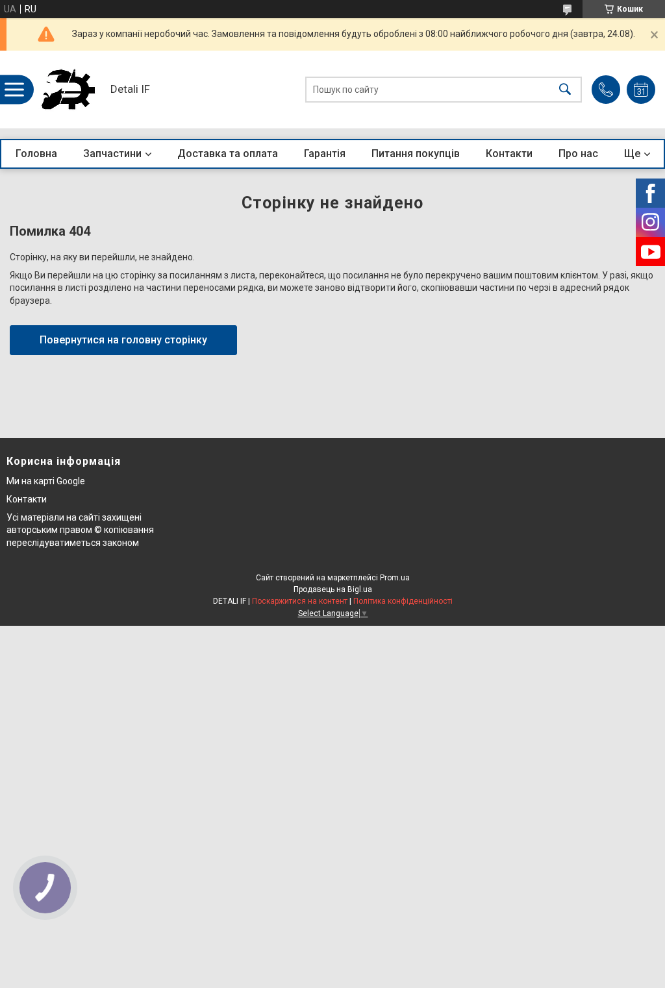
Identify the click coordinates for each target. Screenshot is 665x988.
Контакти (509, 153)
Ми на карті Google (45, 481)
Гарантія (324, 153)
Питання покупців (415, 153)
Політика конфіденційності (403, 601)
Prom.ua (395, 577)
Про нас (578, 153)
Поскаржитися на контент (299, 601)
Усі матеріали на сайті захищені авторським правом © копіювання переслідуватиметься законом (80, 530)
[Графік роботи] (641, 89)
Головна (36, 153)
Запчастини (112, 153)
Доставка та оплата (227, 153)
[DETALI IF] (68, 89)
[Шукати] (565, 90)
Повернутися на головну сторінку (123, 340)
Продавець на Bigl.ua (333, 589)
